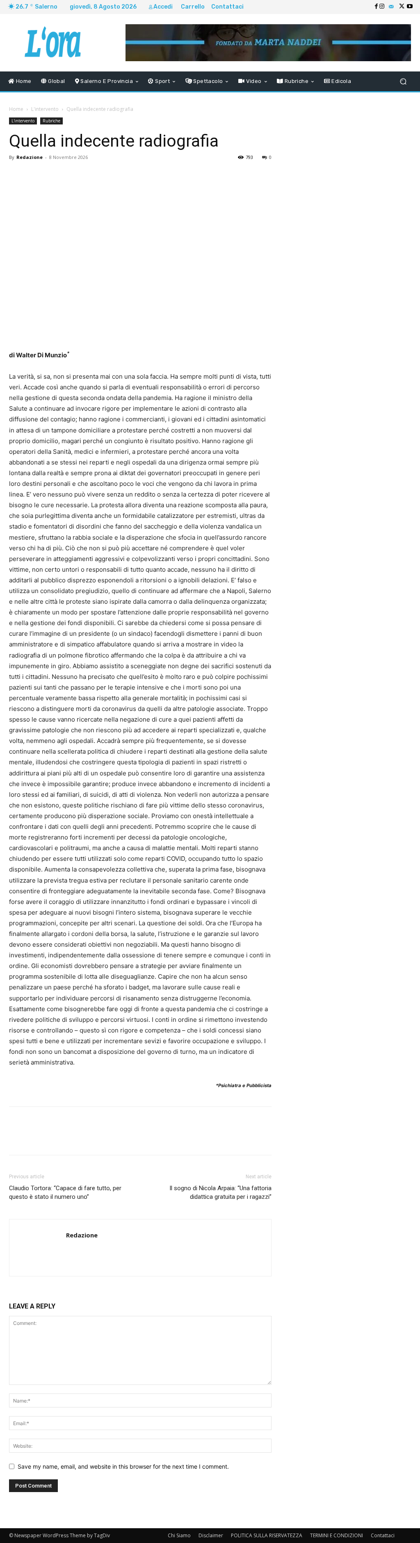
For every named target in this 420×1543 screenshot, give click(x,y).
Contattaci (383, 1535)
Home (16, 109)
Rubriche (51, 121)
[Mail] (391, 7)
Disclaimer (211, 1535)
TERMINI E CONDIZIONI (336, 1535)
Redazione (29, 157)
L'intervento (45, 109)
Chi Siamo (179, 1535)
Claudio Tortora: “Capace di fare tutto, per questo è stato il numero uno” (65, 1192)
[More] (230, 176)
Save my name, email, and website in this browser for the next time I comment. (123, 1466)
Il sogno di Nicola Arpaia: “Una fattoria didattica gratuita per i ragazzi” (220, 1192)
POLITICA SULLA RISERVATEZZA (266, 1535)
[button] (403, 81)
